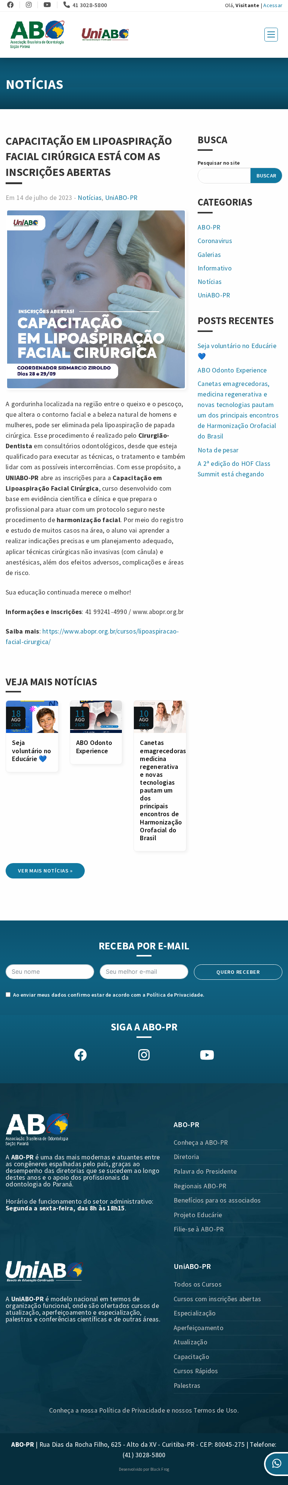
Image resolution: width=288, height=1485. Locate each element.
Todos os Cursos (198, 1284)
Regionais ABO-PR (200, 1186)
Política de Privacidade (175, 994)
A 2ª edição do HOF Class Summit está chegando (234, 468)
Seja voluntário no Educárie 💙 (31, 751)
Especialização (195, 1313)
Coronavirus (215, 241)
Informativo (215, 268)
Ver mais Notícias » (45, 870)
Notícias (90, 198)
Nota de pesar (218, 450)
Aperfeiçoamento (199, 1328)
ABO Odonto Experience (94, 747)
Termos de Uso (215, 1410)
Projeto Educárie (198, 1215)
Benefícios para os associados (217, 1200)
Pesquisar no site (219, 162)
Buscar (266, 175)
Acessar (272, 5)
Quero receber (238, 971)
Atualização (190, 1342)
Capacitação (191, 1357)
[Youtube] (49, 5)
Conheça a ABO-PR (201, 1142)
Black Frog (160, 1469)
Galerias (209, 255)
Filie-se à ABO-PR (199, 1229)
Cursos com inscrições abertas (217, 1299)
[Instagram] (31, 5)
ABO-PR (209, 227)
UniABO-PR (121, 198)
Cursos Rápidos (196, 1371)
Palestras (187, 1385)
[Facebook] (13, 5)
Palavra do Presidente (205, 1171)
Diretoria (186, 1157)
